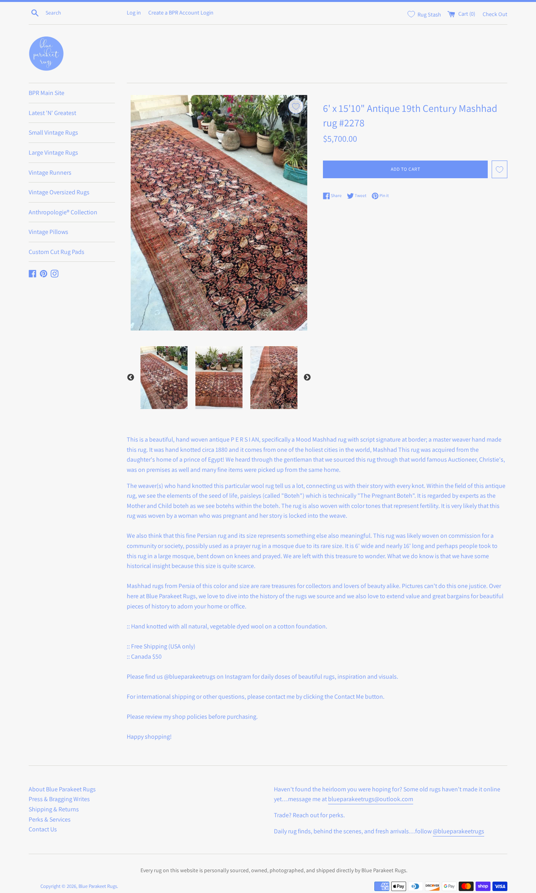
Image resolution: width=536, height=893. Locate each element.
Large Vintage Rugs (53, 152)
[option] (164, 377)
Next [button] (307, 378)
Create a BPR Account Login (180, 12)
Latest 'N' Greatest (52, 113)
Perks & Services (50, 819)
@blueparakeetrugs (458, 831)
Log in (134, 12)
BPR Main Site (46, 93)
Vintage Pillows (48, 232)
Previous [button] (131, 378)
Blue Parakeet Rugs (97, 886)
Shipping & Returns (54, 809)
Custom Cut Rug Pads (56, 252)
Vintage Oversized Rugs (59, 192)
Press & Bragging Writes (59, 799)
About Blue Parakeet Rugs (62, 789)
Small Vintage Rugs (53, 132)
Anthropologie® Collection (63, 212)
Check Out (495, 13)
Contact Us (43, 829)
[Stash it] (295, 106)
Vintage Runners (50, 172)
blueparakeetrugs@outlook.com (370, 799)
